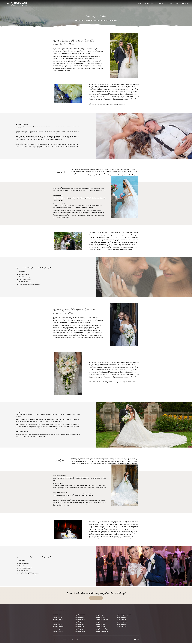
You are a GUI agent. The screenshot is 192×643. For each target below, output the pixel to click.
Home (139, 3)
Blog (177, 3)
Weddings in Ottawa (100, 626)
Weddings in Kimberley (80, 619)
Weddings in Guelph (79, 615)
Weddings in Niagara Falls (102, 619)
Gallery (170, 3)
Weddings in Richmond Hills (102, 629)
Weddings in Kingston (79, 624)
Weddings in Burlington (58, 628)
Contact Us (185, 3)
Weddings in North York (101, 621)
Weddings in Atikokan (58, 621)
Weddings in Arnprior (58, 619)
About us (146, 3)
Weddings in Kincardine (80, 621)
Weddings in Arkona (57, 617)
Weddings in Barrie (57, 624)
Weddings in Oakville (100, 622)
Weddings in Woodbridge (123, 628)
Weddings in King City (79, 622)
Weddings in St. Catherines (123, 615)
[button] (154, 3)
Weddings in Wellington (122, 622)
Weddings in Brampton (58, 626)
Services (153, 3)
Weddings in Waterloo (122, 621)
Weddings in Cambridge (58, 629)
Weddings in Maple (79, 629)
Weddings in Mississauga (102, 615)
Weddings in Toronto (122, 617)
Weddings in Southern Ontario (124, 614)
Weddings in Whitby (121, 624)
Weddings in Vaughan (122, 619)
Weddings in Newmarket (101, 617)
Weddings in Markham (80, 631)
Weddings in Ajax (57, 614)
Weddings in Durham (58, 631)
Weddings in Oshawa (100, 624)
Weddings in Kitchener (80, 626)
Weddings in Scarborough (102, 631)
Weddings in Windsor (122, 626)
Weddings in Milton (100, 614)
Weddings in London (79, 628)
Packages (161, 3)
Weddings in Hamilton (79, 617)
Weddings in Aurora (57, 622)
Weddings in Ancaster (58, 615)
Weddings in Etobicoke (80, 614)
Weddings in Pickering (101, 628)
